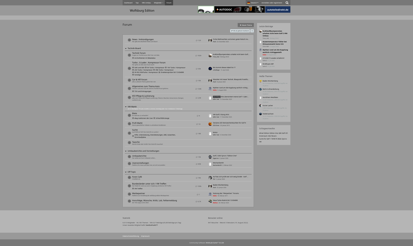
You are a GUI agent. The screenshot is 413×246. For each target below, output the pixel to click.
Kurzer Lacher (268, 105)
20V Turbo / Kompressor (143, 70)
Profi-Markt (137, 123)
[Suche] (287, 2)
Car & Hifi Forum (139, 79)
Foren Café (137, 176)
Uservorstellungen (140, 163)
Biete (134, 113)
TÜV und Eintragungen (142, 91)
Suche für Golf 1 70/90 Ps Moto (270, 139)
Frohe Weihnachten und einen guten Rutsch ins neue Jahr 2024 (236, 39)
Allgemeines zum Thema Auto (146, 86)
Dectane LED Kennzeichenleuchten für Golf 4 (229, 123)
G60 (280, 133)
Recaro (273, 136)
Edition (266, 133)
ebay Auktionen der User (143, 118)
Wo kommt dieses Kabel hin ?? (224, 67)
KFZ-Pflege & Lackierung (143, 96)
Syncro (284, 139)
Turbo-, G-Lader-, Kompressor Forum (149, 62)
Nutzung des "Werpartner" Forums (226, 193)
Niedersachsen (268, 114)
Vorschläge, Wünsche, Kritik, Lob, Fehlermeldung (154, 200)
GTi (286, 133)
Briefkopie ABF (268, 64)
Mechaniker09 (218, 163)
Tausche (136, 142)
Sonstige (137, 75)
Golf (283, 133)
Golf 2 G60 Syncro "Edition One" (225, 156)
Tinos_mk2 (216, 57)
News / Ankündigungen (143, 39)
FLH (214, 179)
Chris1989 (266, 46)
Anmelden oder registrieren (272, 3)
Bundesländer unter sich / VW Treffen (149, 183)
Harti (214, 42)
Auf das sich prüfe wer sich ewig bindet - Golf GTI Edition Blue (236, 176)
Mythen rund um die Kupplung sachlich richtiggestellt (233, 88)
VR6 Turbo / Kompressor (164, 70)
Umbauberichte (139, 156)
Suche (135, 130)
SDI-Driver (216, 125)
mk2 (269, 136)
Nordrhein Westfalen (270, 97)
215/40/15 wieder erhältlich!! (273, 58)
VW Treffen (138, 188)
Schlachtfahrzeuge (162, 118)
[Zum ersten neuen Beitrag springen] (210, 40)
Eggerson (216, 158)
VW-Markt (132, 106)
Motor (215, 132)
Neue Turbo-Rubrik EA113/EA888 (225, 200)
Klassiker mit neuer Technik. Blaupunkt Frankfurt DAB (233, 79)
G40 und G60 (139, 67)
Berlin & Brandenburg (271, 89)
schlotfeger (216, 70)
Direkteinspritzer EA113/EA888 (172, 72)
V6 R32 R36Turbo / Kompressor (146, 72)
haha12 (265, 60)
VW (260, 142)
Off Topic (132, 172)
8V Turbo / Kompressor (155, 67)
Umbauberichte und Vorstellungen (143, 151)
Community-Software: (206, 243)
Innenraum (263, 136)
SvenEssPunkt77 (152, 225)
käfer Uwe (216, 99)
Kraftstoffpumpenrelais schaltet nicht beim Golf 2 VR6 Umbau (236, 54)
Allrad (261, 133)
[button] (253, 2)
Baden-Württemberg (220, 185)
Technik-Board (134, 48)
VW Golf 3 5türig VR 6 (221, 114)
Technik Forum (139, 53)
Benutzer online (215, 218)
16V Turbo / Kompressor (176, 67)
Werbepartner (138, 193)
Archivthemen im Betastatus (144, 58)
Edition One (274, 133)
